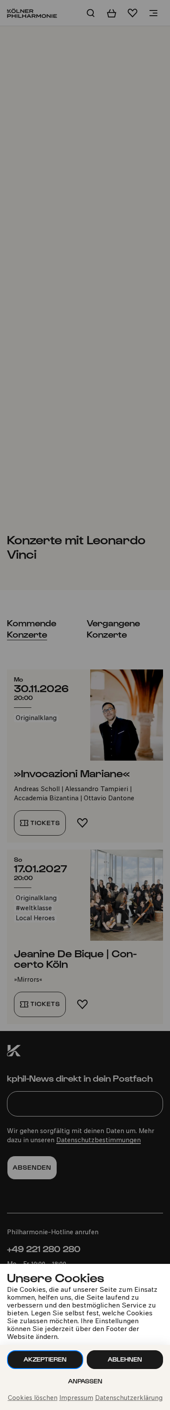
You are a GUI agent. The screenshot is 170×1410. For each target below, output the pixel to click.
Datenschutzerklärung (129, 1398)
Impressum (76, 1398)
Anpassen (85, 1381)
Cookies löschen (33, 1398)
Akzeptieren (45, 1359)
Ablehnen (125, 1359)
